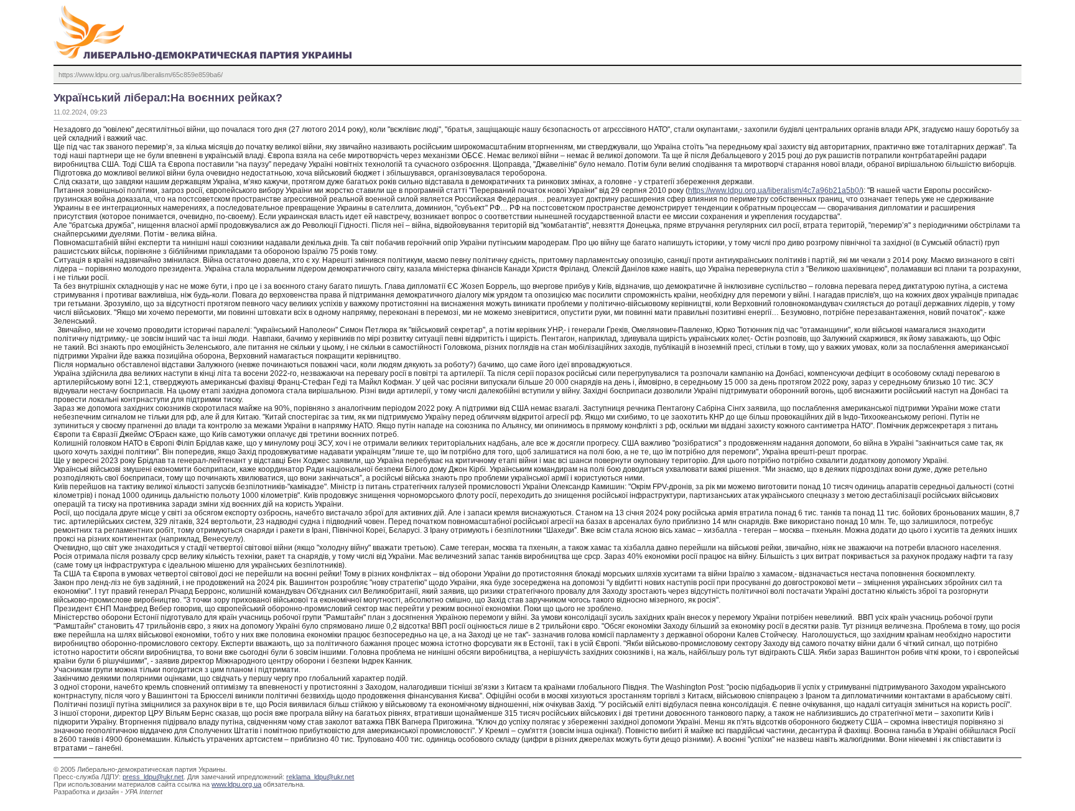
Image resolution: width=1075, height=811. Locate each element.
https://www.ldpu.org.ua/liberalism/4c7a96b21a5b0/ (774, 190)
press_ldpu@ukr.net (153, 777)
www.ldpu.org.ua (236, 784)
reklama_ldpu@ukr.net (320, 777)
